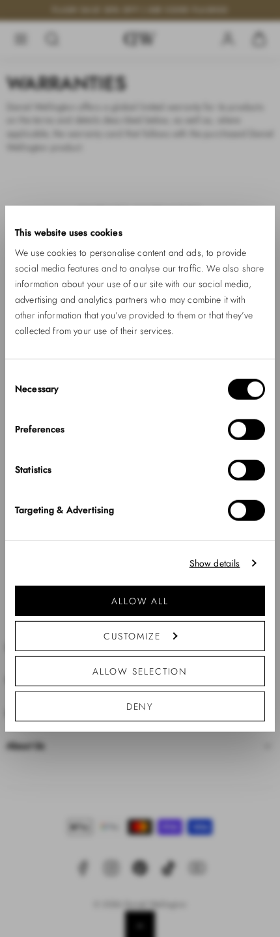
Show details (214, 563)
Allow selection (140, 671)
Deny (140, 706)
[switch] (246, 429)
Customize (132, 636)
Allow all (140, 601)
